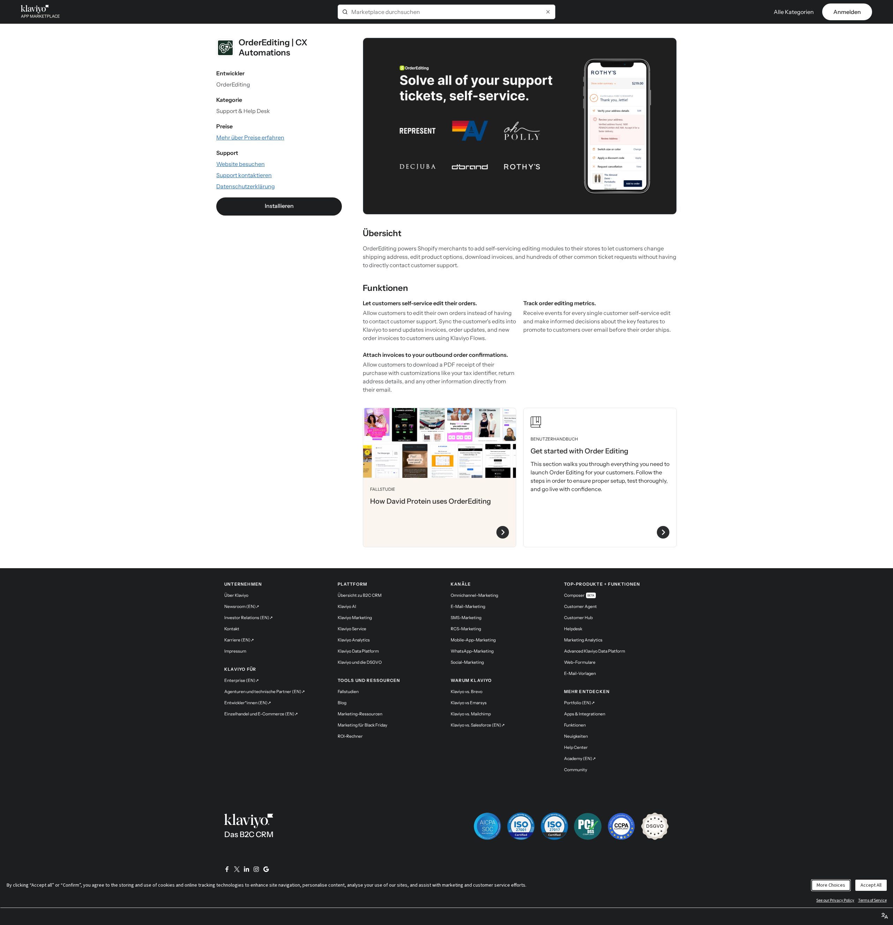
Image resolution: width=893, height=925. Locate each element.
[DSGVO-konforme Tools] (655, 826)
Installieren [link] (279, 205)
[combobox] (446, 12)
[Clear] (548, 12)
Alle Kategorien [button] (794, 11)
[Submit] (345, 11)
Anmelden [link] (847, 11)
